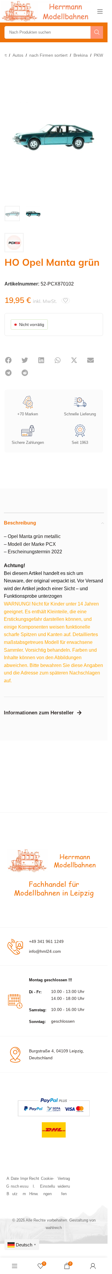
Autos (18, 55)
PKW (98, 55)
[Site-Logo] (46, 10)
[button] (8, 360)
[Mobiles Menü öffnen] (100, 11)
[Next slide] (97, 135)
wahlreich (54, 1227)
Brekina (80, 55)
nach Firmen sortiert (48, 55)
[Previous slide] (10, 135)
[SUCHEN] (96, 32)
